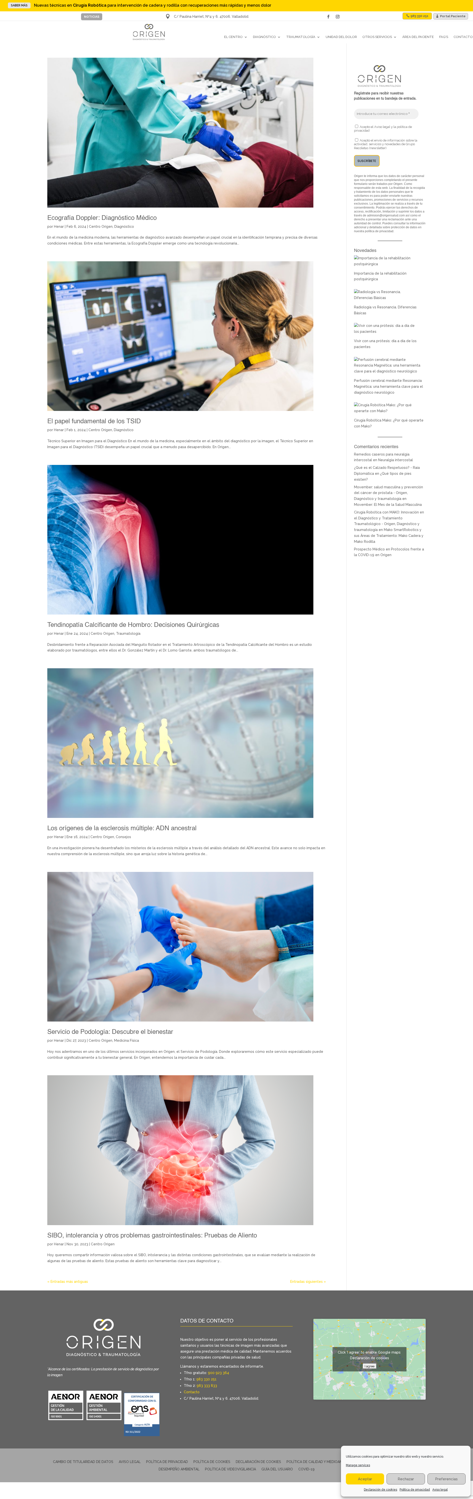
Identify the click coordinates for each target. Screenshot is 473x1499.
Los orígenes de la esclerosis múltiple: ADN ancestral (122, 828)
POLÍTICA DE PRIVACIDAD (167, 1462)
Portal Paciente (453, 16)
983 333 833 (207, 1386)
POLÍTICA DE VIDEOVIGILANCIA (230, 1469)
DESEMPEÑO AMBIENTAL (179, 1469)
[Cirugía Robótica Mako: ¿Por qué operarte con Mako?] (387, 411)
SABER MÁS (19, 5)
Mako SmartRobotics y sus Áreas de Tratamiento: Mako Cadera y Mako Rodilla (388, 536)
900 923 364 (218, 1373)
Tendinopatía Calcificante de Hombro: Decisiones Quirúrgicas (133, 625)
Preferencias (446, 1479)
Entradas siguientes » (308, 1282)
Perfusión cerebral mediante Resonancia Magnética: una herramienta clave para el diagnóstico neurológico (388, 386)
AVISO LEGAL (130, 1462)
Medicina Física (126, 1040)
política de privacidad (379, 231)
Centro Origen (101, 227)
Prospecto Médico (369, 549)
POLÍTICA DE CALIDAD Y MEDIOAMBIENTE (321, 1462)
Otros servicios (377, 37)
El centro (233, 37)
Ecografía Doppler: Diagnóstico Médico (102, 218)
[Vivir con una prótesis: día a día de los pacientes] (387, 332)
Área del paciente (418, 37)
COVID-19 (306, 1469)
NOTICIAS (91, 16)
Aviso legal (440, 1489)
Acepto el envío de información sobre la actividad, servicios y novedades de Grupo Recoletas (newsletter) (385, 144)
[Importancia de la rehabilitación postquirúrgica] (387, 264)
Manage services (358, 1465)
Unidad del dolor (341, 37)
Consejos (123, 837)
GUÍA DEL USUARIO (277, 1469)
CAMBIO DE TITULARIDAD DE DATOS (83, 1462)
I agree (369, 1366)
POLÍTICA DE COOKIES (211, 1462)
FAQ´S (443, 37)
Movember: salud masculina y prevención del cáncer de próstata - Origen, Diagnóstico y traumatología (388, 493)
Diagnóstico (264, 37)
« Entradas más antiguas (67, 1282)
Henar (59, 227)
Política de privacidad (415, 1489)
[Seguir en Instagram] (337, 16)
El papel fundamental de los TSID (94, 421)
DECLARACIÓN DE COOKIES (258, 1462)
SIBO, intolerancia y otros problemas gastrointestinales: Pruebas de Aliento (152, 1236)
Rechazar (406, 1479)
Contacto (463, 37)
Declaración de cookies (380, 1489)
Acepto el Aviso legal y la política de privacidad (383, 129)
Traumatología (300, 37)
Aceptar (365, 1479)
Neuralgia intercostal (395, 460)
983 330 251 (206, 1379)
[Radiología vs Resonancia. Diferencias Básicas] (387, 298)
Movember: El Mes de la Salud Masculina (388, 505)
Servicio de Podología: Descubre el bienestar (110, 1032)
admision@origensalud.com (386, 215)
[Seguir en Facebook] (328, 16)
